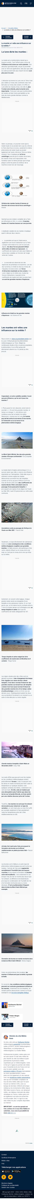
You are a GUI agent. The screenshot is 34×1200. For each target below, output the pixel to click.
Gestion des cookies (8, 1187)
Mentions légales (7, 1183)
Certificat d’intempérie (8, 1157)
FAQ (2, 1163)
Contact (4, 1155)
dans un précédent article (20, 339)
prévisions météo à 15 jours (13, 1071)
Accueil (3, 28)
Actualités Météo (13, 28)
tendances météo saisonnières (20, 1077)
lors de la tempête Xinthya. (20, 993)
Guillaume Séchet (23, 1042)
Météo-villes (5, 1160)
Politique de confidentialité (10, 1185)
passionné (17, 1044)
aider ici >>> (11, 1113)
